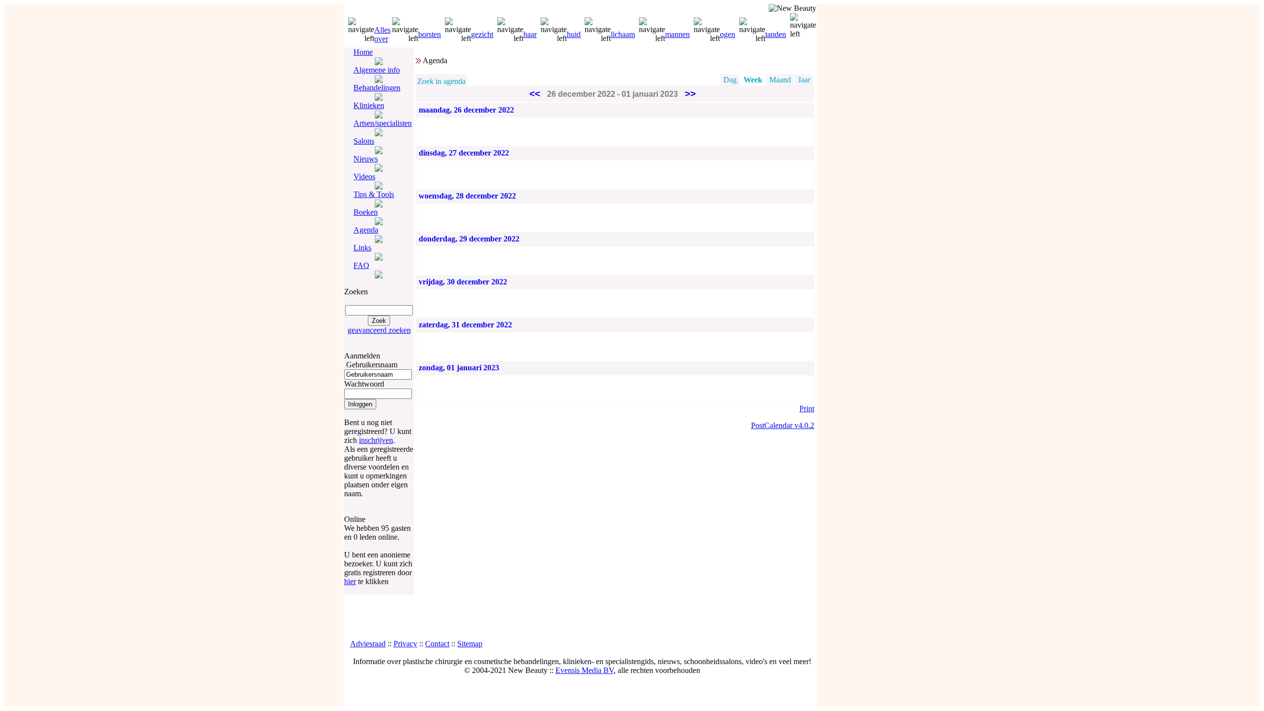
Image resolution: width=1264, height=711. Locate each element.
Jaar (804, 80)
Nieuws (366, 159)
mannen (677, 34)
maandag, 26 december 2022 (466, 110)
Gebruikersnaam (371, 364)
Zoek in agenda (441, 81)
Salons (364, 141)
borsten (429, 34)
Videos (364, 176)
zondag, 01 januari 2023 (459, 367)
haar (530, 34)
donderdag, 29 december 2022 (469, 239)
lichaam (623, 34)
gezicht (482, 34)
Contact (437, 643)
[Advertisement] (580, 617)
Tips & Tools (374, 194)
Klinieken (369, 105)
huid (574, 34)
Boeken (366, 212)
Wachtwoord (364, 384)
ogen (727, 34)
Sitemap (469, 643)
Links (362, 247)
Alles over (382, 34)
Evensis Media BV (584, 670)
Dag (730, 80)
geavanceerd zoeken (379, 330)
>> (690, 93)
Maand (780, 80)
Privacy (405, 643)
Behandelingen (377, 87)
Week (753, 80)
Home (363, 52)
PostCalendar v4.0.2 (782, 425)
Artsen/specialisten (383, 123)
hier (350, 581)
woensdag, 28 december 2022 (467, 196)
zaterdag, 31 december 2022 (465, 324)
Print (806, 408)
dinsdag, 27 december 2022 (464, 153)
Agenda (366, 230)
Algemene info (377, 70)
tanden (775, 34)
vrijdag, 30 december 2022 (463, 281)
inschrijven (376, 440)
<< (534, 93)
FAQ (361, 265)
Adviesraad (368, 643)
